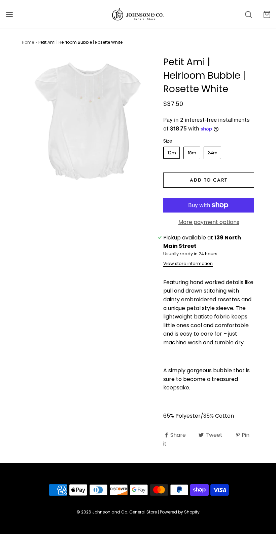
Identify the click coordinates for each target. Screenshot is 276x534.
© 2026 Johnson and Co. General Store (116, 512)
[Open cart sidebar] (266, 14)
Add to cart (209, 180)
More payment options (208, 222)
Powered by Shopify (180, 512)
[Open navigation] (9, 14)
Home (28, 42)
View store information (188, 263)
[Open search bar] (248, 14)
